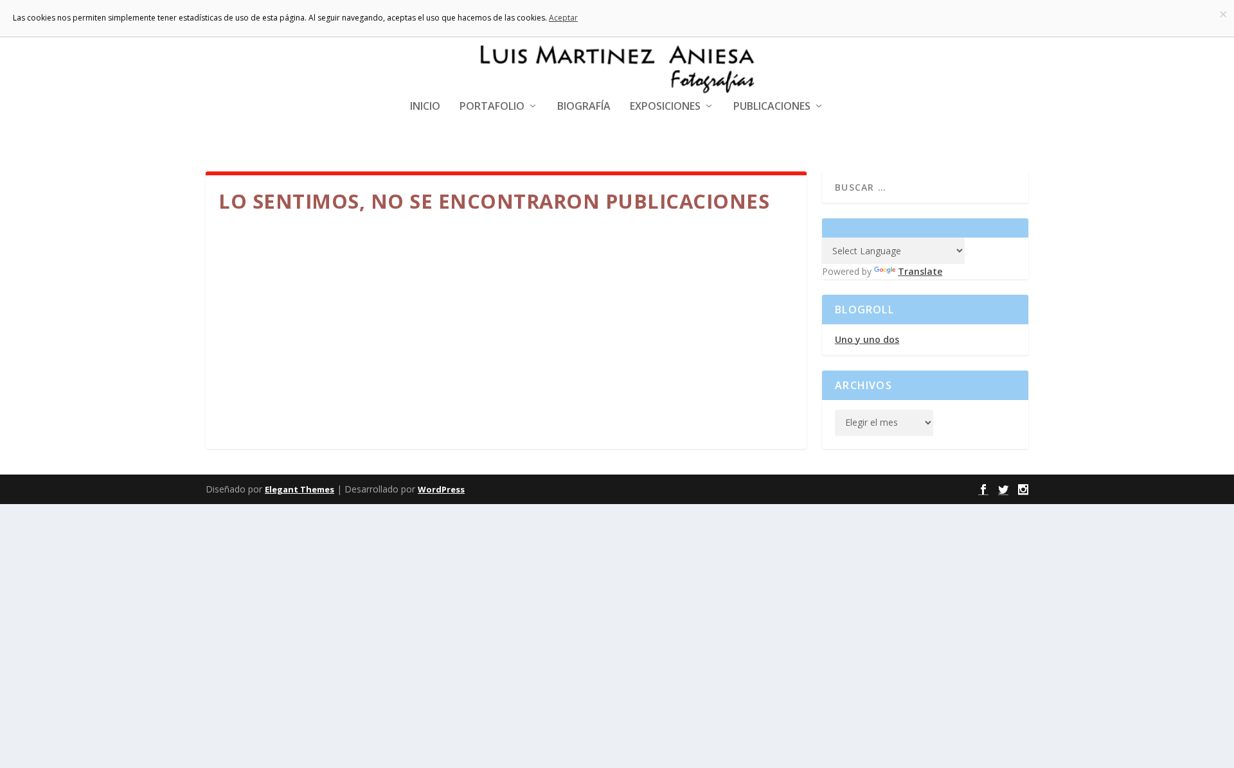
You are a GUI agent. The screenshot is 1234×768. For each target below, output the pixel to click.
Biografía (584, 107)
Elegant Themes (299, 489)
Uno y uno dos (867, 339)
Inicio (425, 107)
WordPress (441, 489)
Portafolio (492, 107)
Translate (920, 271)
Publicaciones (771, 107)
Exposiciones (665, 107)
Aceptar (563, 17)
